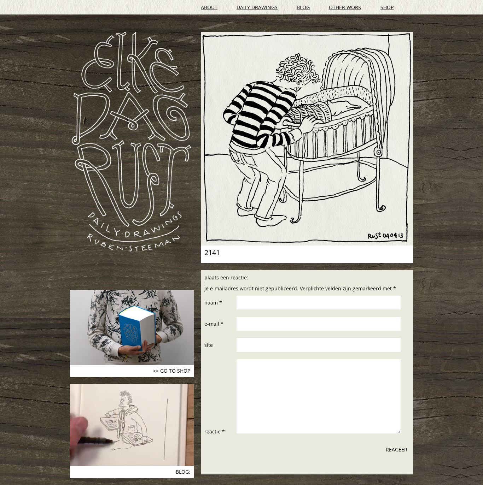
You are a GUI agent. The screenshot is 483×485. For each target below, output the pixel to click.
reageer (396, 449)
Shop (387, 7)
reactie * (214, 431)
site (208, 345)
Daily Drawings (257, 7)
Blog (303, 7)
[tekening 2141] (306, 139)
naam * (213, 302)
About (209, 7)
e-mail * (213, 323)
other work (345, 7)
